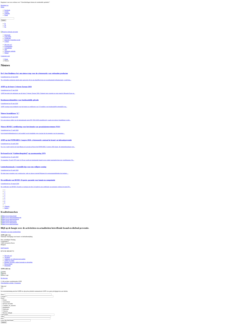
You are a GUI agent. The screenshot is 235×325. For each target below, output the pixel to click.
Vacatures (7, 257)
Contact (6, 41)
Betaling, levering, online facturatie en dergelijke (18, 262)
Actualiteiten (8, 48)
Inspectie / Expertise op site (12, 40)
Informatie (7, 35)
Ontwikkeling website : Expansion (11, 283)
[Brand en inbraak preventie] (9, 32)
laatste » (6, 208)
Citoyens (5, 311)
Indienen (3, 322)
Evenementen (8, 46)
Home (6, 59)
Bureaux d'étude (7, 313)
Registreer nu (4, 5)
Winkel (6, 53)
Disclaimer (7, 265)
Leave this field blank (7, 320)
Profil (3, 298)
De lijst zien (4, 278)
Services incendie (8, 303)
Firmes (5, 300)
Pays (2, 318)
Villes (2, 316)
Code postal (4, 314)
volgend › (7, 206)
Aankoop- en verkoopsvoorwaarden (14, 259)
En (5, 27)
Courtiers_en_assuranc (9, 305)
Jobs (5, 49)
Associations (6, 302)
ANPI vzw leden (9, 260)
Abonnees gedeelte (9, 51)
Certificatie (7, 38)
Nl (5, 25)
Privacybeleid (8, 264)
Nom (3, 294)
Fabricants (6, 309)
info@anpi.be (5, 248)
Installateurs (6, 307)
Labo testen (7, 36)
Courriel (4, 296)
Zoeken (3, 20)
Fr (5, 23)
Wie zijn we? (8, 44)
